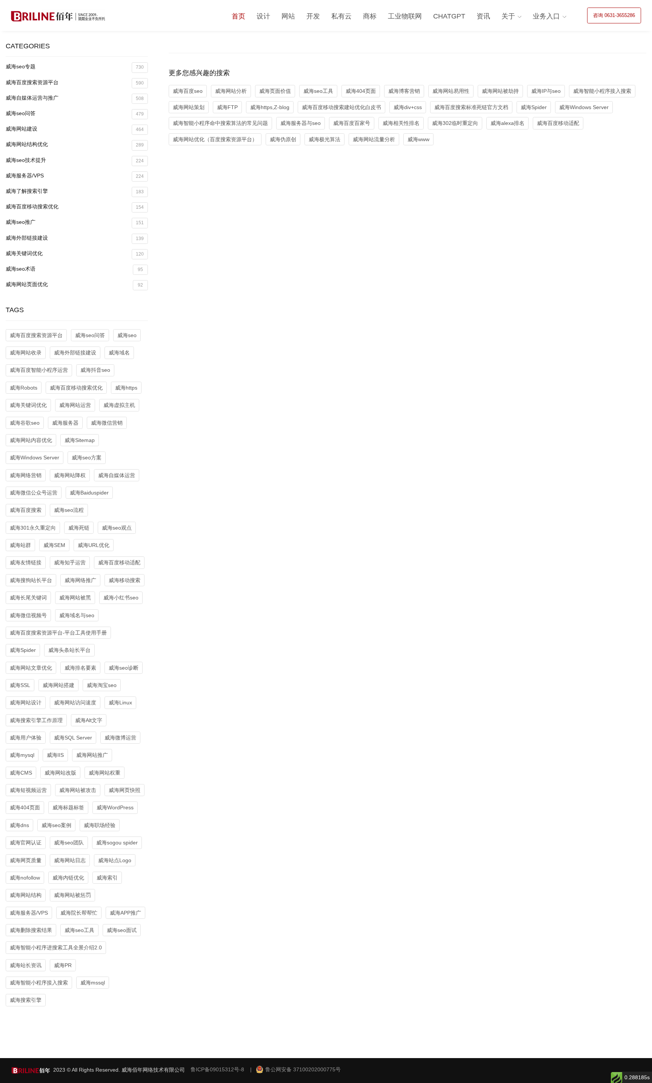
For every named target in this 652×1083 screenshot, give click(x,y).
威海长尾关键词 (28, 598)
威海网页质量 (26, 860)
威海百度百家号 (351, 123)
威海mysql (22, 755)
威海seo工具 (79, 930)
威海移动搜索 (124, 580)
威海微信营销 (107, 423)
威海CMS (21, 773)
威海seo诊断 (123, 668)
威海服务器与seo (300, 123)
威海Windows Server (34, 457)
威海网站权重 (104, 773)
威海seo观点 (117, 528)
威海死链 (78, 528)
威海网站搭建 (58, 685)
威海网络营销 (26, 475)
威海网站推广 (92, 755)
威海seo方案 (86, 457)
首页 (238, 16)
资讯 (483, 16)
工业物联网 (405, 16)
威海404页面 (25, 807)
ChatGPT (449, 16)
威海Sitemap (80, 440)
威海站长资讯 (26, 965)
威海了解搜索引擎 (75, 191)
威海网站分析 (231, 91)
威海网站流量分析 (374, 139)
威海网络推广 (80, 580)
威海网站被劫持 (500, 91)
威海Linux (120, 702)
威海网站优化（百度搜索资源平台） (215, 139)
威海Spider (23, 650)
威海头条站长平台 (69, 650)
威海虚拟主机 (119, 405)
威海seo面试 (122, 930)
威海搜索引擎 (26, 1000)
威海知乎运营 (70, 562)
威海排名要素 (80, 668)
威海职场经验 (99, 825)
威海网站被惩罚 (72, 895)
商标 (370, 16)
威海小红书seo (120, 598)
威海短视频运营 (28, 790)
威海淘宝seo (102, 685)
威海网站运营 (75, 405)
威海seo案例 (56, 825)
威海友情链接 (26, 562)
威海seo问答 (75, 113)
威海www (418, 139)
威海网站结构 (26, 895)
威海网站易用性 (450, 91)
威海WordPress (115, 807)
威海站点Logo (114, 860)
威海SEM (54, 545)
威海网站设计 (26, 702)
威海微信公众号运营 (33, 493)
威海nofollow (25, 878)
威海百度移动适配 (119, 562)
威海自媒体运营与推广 (75, 98)
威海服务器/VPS (75, 176)
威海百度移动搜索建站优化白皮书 (341, 107)
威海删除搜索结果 (31, 930)
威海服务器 (65, 423)
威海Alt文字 (88, 720)
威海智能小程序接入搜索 (39, 983)
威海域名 (119, 353)
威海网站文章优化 (31, 668)
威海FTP (227, 107)
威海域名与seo (76, 615)
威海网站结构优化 (75, 144)
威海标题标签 (68, 807)
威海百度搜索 (26, 510)
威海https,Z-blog (269, 107)
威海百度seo (188, 91)
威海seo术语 (74, 269)
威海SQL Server (73, 738)
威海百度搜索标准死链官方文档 (471, 107)
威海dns (19, 825)
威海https (126, 388)
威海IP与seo (546, 91)
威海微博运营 (120, 738)
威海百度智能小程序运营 (39, 370)
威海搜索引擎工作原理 (36, 720)
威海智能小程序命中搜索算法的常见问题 (220, 123)
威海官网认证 (26, 843)
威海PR (63, 965)
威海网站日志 (70, 860)
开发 (313, 16)
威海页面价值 (275, 91)
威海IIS (55, 755)
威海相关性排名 (401, 123)
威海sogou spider (117, 843)
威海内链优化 (68, 878)
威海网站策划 (189, 107)
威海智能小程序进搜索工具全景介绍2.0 (56, 947)
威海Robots (23, 388)
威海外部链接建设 (75, 238)
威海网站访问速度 (75, 702)
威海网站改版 (60, 773)
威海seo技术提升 (75, 160)
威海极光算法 (324, 139)
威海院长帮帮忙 (78, 913)
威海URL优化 (93, 545)
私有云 (341, 16)
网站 (288, 16)
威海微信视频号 (28, 615)
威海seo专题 (75, 66)
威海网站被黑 (75, 598)
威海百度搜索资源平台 (75, 82)
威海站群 (20, 545)
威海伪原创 (283, 139)
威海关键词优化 (75, 253)
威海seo (127, 335)
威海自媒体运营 (116, 475)
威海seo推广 (75, 222)
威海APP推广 (125, 913)
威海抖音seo (95, 370)
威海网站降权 (70, 475)
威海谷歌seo (25, 423)
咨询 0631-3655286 (614, 15)
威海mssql (92, 983)
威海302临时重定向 (455, 123)
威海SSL (20, 685)
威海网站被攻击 (77, 790)
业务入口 (546, 16)
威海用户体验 (26, 738)
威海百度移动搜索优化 (75, 206)
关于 (508, 16)
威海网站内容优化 (31, 440)
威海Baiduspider (89, 493)
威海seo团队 (69, 843)
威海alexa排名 (507, 123)
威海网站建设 (75, 129)
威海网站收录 (26, 353)
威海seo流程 (69, 510)
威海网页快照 (124, 790)
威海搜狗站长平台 (31, 580)
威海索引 (107, 878)
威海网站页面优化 (74, 284)
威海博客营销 (404, 91)
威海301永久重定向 (33, 528)
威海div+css (408, 107)
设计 (263, 16)
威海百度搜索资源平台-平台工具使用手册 (58, 633)
